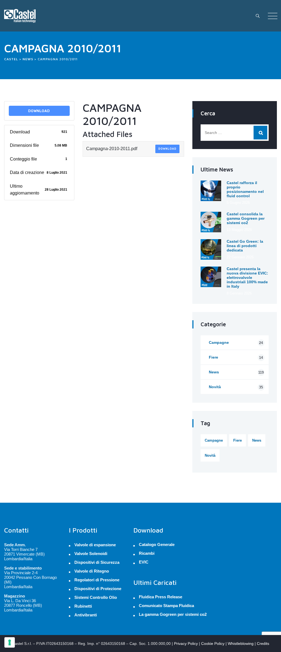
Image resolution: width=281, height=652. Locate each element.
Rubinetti (83, 606)
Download (39, 111)
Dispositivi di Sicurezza (96, 562)
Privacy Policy (186, 643)
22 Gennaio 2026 (240, 257)
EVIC (143, 562)
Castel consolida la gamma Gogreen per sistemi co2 (246, 218)
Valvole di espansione (95, 544)
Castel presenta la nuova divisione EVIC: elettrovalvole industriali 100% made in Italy (247, 277)
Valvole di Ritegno (91, 571)
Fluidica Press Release (160, 597)
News (236, 372)
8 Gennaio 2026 (239, 293)
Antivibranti (85, 615)
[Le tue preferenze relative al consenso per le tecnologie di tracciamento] (9, 642)
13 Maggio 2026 (239, 230)
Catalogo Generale (157, 544)
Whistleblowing (241, 643)
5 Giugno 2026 (238, 203)
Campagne (236, 342)
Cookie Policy (212, 643)
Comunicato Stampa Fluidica (166, 606)
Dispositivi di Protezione (97, 588)
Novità (236, 387)
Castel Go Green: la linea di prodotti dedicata (245, 245)
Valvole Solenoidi (90, 553)
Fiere (236, 357)
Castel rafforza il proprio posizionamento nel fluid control (245, 189)
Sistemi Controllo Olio (95, 597)
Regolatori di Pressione (96, 579)
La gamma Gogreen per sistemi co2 (173, 614)
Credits (263, 643)
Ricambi (146, 553)
